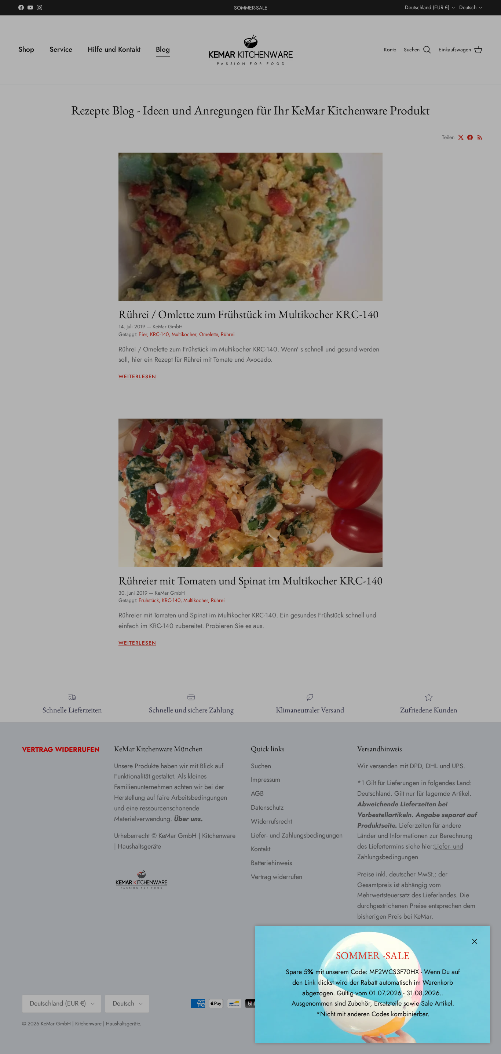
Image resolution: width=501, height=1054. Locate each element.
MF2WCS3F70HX (394, 972)
